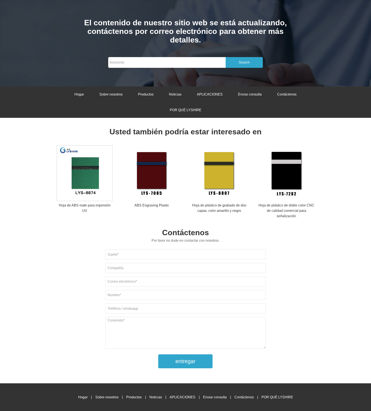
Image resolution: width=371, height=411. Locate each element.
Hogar (79, 94)
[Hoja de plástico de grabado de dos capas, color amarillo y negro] (219, 174)
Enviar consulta (250, 94)
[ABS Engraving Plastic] (152, 174)
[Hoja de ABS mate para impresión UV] (85, 174)
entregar (185, 361)
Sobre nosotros (111, 94)
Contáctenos (286, 94)
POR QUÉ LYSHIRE (185, 110)
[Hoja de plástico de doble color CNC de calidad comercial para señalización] (286, 174)
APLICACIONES (210, 94)
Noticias (175, 94)
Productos (146, 94)
